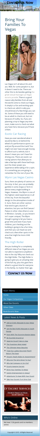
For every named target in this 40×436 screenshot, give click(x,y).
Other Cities (8, 307)
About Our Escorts (11, 303)
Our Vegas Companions (13, 299)
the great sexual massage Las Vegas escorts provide (19, 95)
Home (5, 295)
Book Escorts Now (10, 311)
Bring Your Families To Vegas (15, 24)
